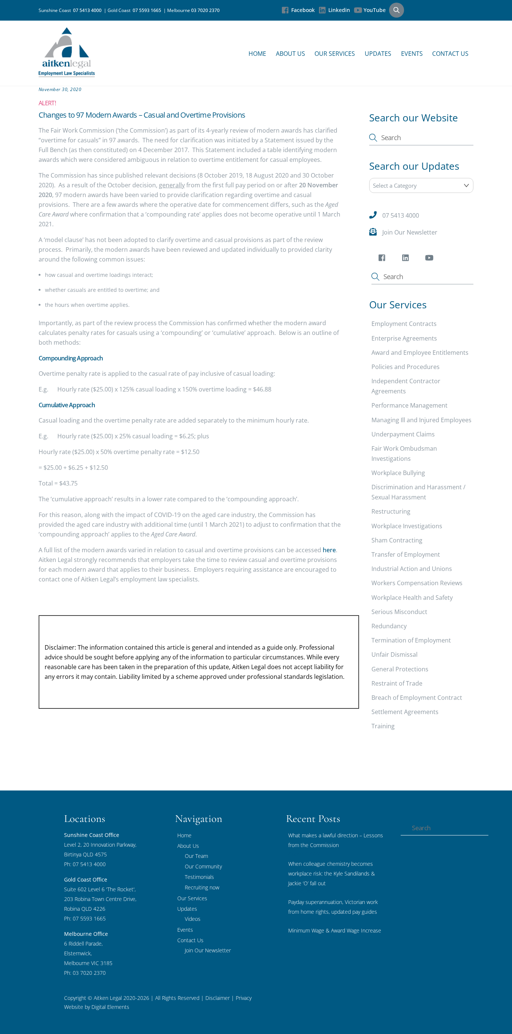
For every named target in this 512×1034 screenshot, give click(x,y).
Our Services (334, 53)
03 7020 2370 (205, 10)
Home (257, 53)
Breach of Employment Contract (416, 697)
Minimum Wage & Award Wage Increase (334, 930)
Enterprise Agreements (404, 338)
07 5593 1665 (148, 10)
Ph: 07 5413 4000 (85, 864)
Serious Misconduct (399, 612)
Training (383, 726)
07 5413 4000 (88, 10)
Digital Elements (110, 1006)
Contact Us (450, 53)
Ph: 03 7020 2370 (85, 972)
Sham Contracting (396, 540)
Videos (193, 918)
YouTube (374, 9)
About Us (290, 53)
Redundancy (389, 626)
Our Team (196, 855)
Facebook (302, 9)
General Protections (399, 669)
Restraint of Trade (396, 683)
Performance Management (409, 405)
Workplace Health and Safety (412, 597)
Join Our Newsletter (409, 232)
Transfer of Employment (405, 554)
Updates (378, 53)
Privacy (243, 997)
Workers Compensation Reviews (417, 583)
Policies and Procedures (405, 367)
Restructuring (390, 511)
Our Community (203, 866)
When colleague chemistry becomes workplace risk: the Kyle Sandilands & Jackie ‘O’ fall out (331, 873)
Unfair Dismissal (394, 654)
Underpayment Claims (403, 434)
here (329, 550)
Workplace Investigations (406, 526)
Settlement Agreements (405, 712)
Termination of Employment (411, 640)
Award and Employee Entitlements (420, 352)
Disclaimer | (219, 997)
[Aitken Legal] (67, 73)
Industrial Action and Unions (411, 569)
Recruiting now (202, 887)
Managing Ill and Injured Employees (421, 420)
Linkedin (338, 9)
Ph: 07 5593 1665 (85, 918)
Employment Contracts (404, 324)
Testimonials (199, 876)
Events (412, 53)
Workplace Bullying (398, 473)
